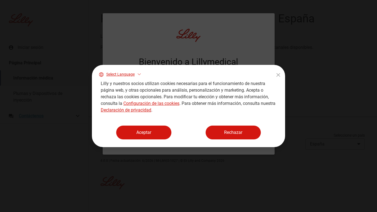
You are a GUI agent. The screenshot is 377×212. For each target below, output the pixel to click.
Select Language (120, 74)
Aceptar (143, 132)
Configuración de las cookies (151, 103)
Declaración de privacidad (126, 110)
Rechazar (233, 132)
